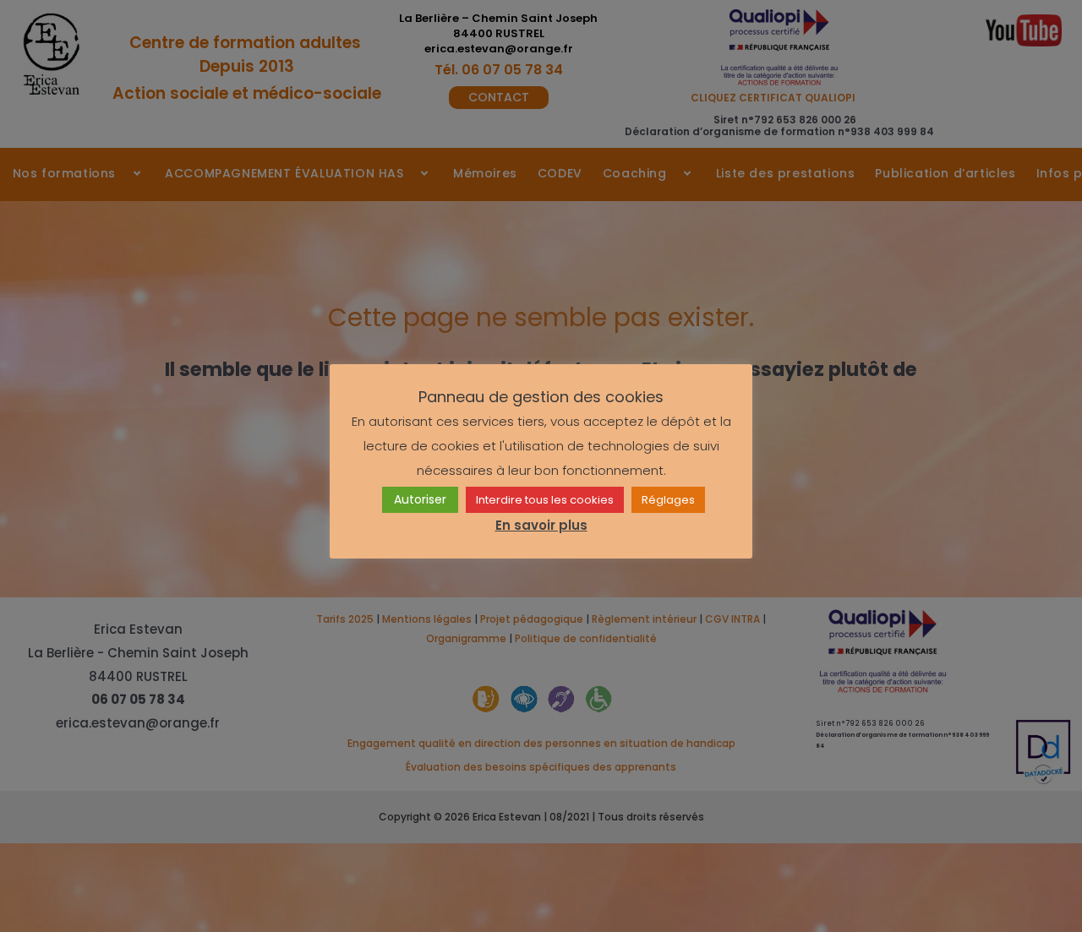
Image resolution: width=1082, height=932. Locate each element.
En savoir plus (541, 526)
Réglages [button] (668, 501)
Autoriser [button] (420, 500)
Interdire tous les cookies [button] (545, 501)
